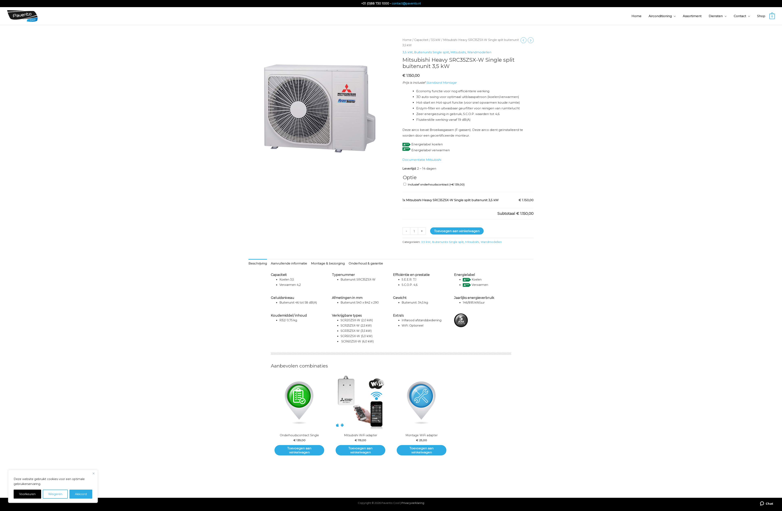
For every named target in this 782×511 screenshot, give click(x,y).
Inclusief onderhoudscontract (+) (436, 184)
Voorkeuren (27, 494)
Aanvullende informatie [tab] (289, 263)
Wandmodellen (479, 52)
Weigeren (55, 494)
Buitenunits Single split (431, 52)
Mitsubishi (458, 52)
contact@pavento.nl (406, 3)
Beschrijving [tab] (257, 263)
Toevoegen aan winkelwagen (457, 231)
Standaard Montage (441, 82)
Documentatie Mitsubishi (421, 160)
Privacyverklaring (412, 502)
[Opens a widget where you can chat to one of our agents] (766, 504)
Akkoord (81, 494)
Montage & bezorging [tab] (328, 263)
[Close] (93, 473)
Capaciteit (421, 40)
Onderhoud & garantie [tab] (366, 263)
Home (407, 40)
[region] (53, 486)
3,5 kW (435, 40)
